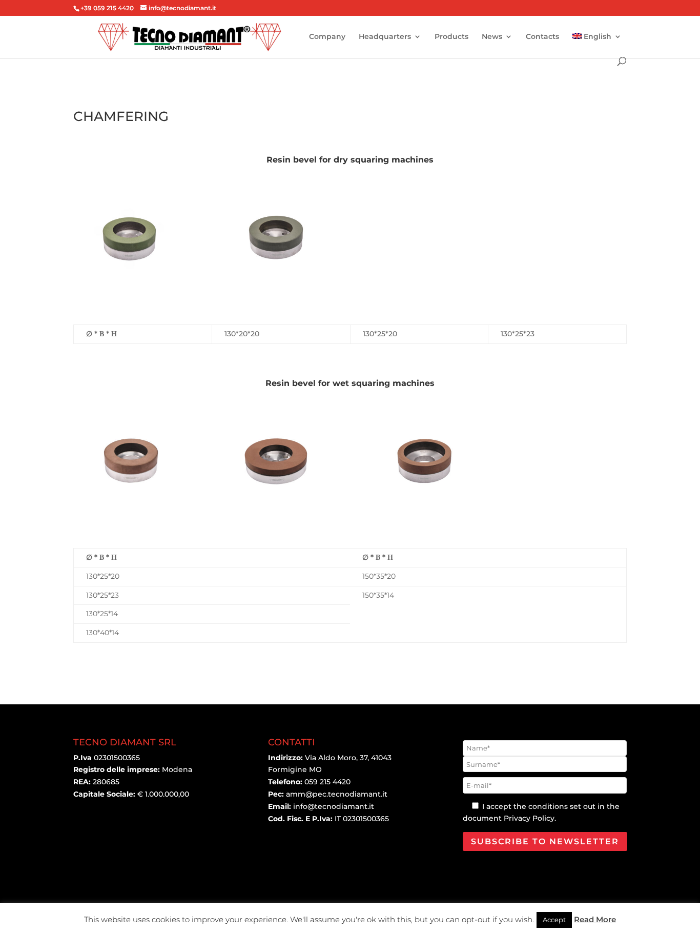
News (492, 37)
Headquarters (385, 37)
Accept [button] (554, 920)
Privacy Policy (529, 818)
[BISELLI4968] (277, 276)
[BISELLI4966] (131, 276)
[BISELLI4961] (277, 499)
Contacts (542, 37)
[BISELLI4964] (423, 499)
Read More (595, 919)
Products (451, 37)
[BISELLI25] (131, 499)
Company (327, 37)
